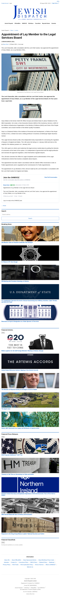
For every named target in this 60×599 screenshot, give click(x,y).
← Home (3, 205)
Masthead (52, 562)
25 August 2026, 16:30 (45, 3)
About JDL (7, 560)
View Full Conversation (50, 177)
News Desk (6, 44)
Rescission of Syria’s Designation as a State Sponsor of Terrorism (20, 321)
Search (30, 218)
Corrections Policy (24, 562)
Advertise (6, 562)
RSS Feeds (15, 564)
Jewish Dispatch (9, 23)
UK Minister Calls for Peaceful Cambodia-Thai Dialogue (17, 242)
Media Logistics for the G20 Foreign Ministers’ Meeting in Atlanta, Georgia (22, 350)
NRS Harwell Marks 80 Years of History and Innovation (16, 514)
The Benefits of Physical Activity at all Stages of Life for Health (19, 389)
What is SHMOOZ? (51, 564)
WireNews (31, 23)
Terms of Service (39, 564)
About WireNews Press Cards (46, 560)
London (16, 30)
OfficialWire (17, 23)
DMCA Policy (34, 562)
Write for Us (30, 567)
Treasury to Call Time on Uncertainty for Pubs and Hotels (17, 474)
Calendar (53, 23)
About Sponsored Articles (30, 560)
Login (10, 3)
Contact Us (14, 562)
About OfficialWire (16, 560)
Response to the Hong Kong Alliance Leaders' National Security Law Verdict (22, 534)
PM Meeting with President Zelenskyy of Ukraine (15, 281)
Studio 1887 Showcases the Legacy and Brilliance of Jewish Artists (20, 428)
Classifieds (38, 23)
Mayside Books (46, 23)
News (12, 30)
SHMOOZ (24, 23)
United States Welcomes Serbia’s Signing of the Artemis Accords (19, 370)
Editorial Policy (43, 562)
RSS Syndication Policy (26, 564)
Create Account (5, 3)
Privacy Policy (7, 564)
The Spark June (5, 409)
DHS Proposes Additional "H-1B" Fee (11, 455)
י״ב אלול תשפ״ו (55, 3)
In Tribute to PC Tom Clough (9, 262)
